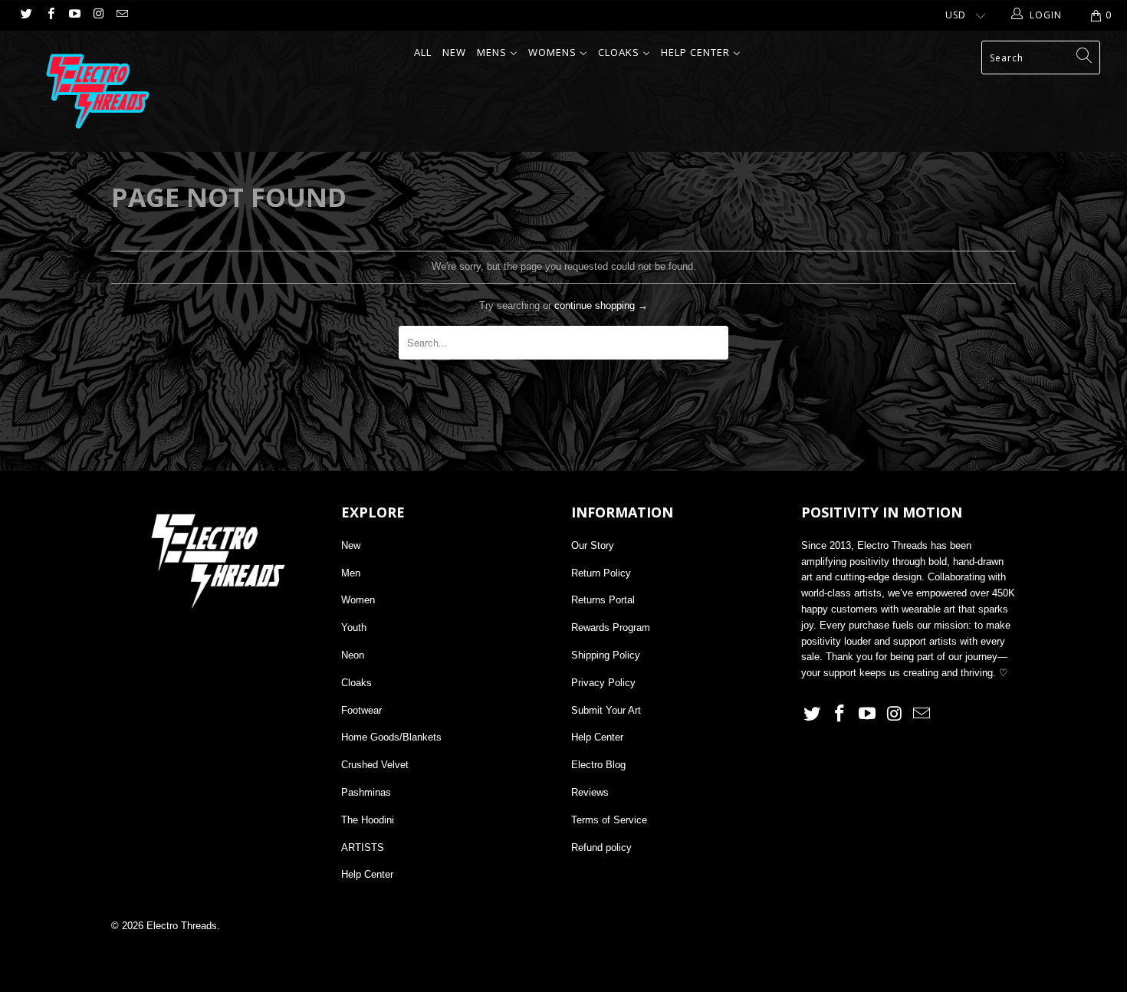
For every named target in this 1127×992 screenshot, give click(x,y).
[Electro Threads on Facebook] (49, 15)
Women (358, 600)
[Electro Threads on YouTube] (73, 15)
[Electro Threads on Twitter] (25, 15)
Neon (352, 655)
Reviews (590, 792)
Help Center (367, 874)
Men (350, 573)
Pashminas (366, 792)
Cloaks (356, 682)
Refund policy (601, 847)
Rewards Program (610, 627)
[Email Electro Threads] (121, 15)
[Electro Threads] (97, 91)
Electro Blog (598, 764)
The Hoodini (367, 820)
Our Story (592, 545)
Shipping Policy (605, 655)
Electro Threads (181, 925)
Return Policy (601, 573)
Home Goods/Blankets (391, 737)
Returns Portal (603, 600)
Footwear (361, 710)
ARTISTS (362, 847)
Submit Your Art (606, 710)
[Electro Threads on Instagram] (97, 15)
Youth (353, 627)
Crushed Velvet (375, 764)
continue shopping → (601, 305)
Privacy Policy (603, 682)
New (350, 545)
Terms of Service (609, 820)
